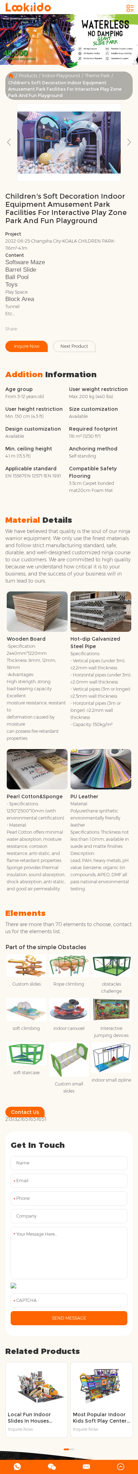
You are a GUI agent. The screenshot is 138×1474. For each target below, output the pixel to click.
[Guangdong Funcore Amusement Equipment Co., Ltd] (28, 7)
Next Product (74, 346)
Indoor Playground (61, 75)
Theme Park (97, 75)
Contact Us (25, 1112)
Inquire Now (26, 346)
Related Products (42, 1351)
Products (28, 75)
